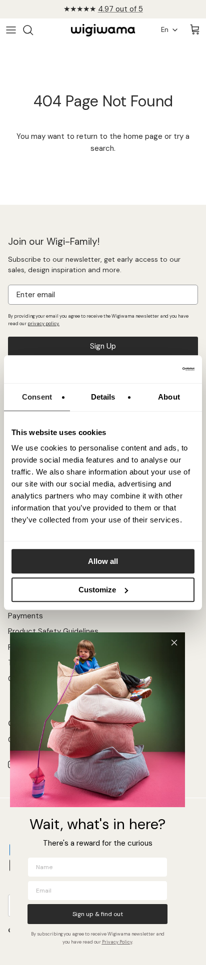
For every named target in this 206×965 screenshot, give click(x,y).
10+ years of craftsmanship (103, 13)
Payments (25, 616)
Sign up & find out (97, 914)
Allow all (103, 561)
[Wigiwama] (103, 30)
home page (143, 136)
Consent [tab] (37, 397)
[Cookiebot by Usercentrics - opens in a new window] (150, 369)
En (164, 29)
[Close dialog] (174, 642)
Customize (97, 589)
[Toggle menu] (11, 30)
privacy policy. (44, 324)
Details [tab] (103, 397)
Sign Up (103, 346)
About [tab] (169, 397)
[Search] (33, 30)
